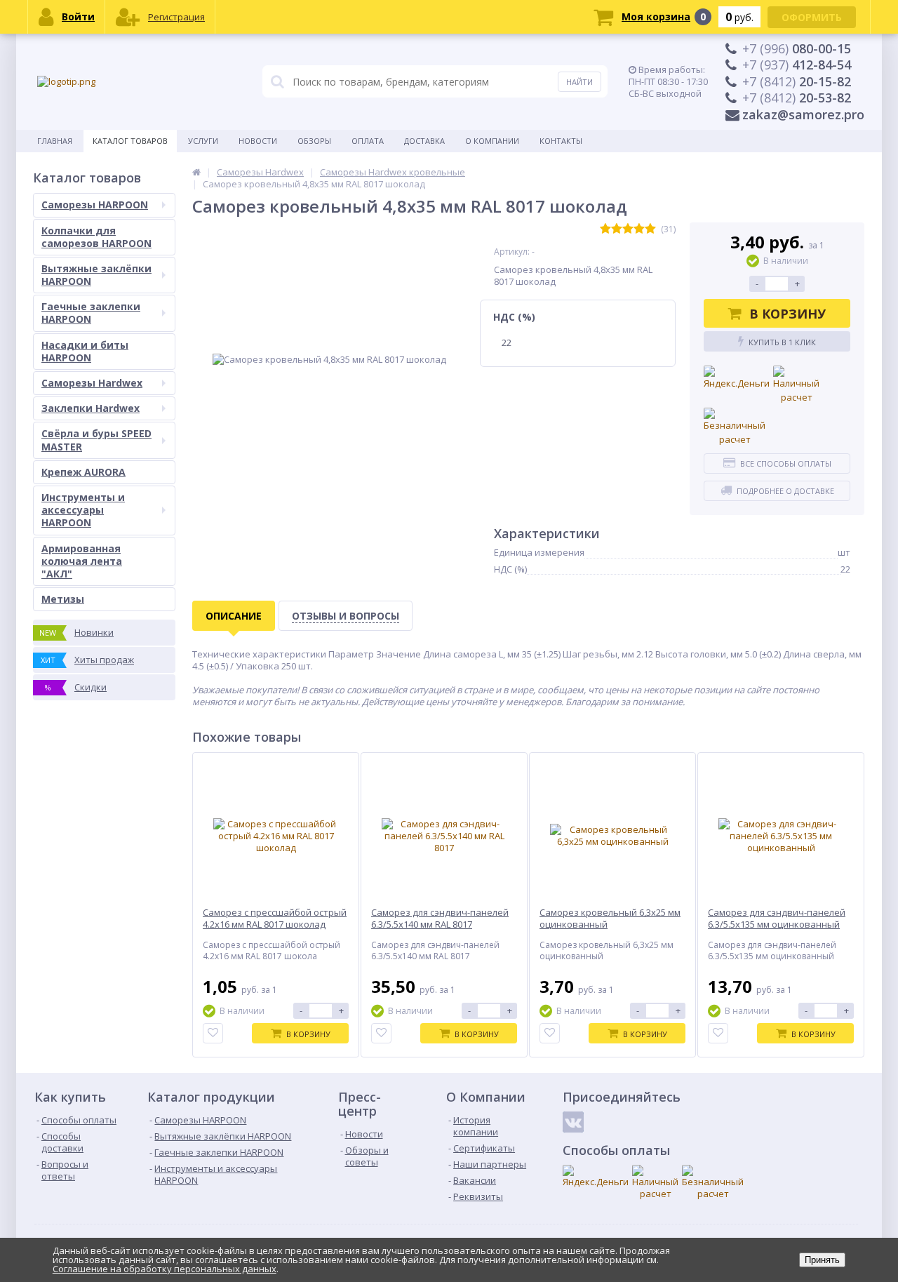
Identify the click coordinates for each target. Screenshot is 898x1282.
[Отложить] (213, 1033)
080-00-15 (796, 48)
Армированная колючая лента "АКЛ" (81, 561)
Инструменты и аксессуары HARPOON (83, 509)
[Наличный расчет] (796, 385)
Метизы (62, 599)
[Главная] (196, 172)
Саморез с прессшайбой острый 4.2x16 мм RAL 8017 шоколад (275, 918)
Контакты (561, 140)
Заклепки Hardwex (90, 408)
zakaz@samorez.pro (803, 114)
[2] (616, 229)
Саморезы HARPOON (94, 204)
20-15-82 (796, 81)
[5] (650, 229)
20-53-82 (796, 97)
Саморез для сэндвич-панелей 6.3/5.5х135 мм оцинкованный (776, 918)
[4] (639, 229)
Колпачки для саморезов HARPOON (96, 237)
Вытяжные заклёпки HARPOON (96, 275)
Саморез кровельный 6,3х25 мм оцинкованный (610, 918)
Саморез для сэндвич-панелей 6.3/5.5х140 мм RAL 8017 (440, 918)
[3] (628, 229)
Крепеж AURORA (83, 472)
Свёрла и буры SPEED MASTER (96, 440)
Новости (258, 140)
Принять (822, 1260)
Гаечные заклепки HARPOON (90, 313)
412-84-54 (796, 64)
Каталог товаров (130, 140)
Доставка (424, 140)
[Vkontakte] (573, 1122)
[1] (605, 229)
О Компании (492, 140)
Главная (54, 140)
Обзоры (314, 140)
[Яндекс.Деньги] (737, 378)
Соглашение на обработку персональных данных (164, 1268)
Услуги (203, 140)
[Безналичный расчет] (734, 427)
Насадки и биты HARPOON (84, 351)
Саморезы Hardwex (91, 382)
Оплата (367, 140)
